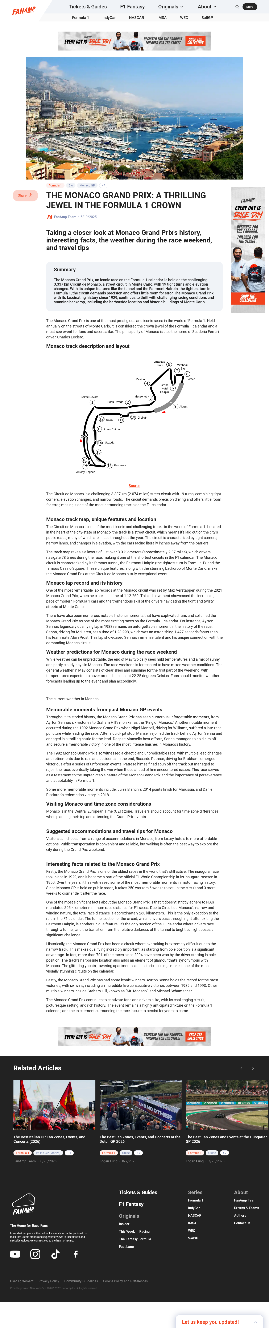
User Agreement (21, 1281)
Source (134, 485)
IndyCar (109, 17)
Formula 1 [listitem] (22, 1153)
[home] (24, 11)
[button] (171, 6)
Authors (240, 1216)
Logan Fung (108, 1161)
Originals (129, 1216)
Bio (71, 185)
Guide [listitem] (126, 1153)
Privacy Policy (48, 1281)
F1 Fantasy (132, 7)
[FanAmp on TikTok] (55, 1254)
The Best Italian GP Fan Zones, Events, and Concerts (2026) (49, 1139)
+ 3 (103, 185)
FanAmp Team (65, 217)
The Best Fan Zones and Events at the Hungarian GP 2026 (227, 1139)
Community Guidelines (81, 1281)
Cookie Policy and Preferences (125, 1281)
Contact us (242, 1223)
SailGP (207, 17)
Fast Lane (126, 1247)
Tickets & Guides (88, 7)
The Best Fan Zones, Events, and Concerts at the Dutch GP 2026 (140, 1139)
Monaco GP (87, 185)
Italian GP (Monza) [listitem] (48, 1153)
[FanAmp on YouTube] (15, 1254)
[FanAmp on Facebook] (76, 1254)
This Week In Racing (134, 1232)
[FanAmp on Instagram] (35, 1254)
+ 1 (69, 1152)
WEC (184, 17)
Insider (124, 1224)
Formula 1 (80, 17)
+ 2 (138, 1152)
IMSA (162, 17)
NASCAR (136, 17)
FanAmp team (245, 1200)
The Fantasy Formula (135, 1239)
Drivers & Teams (246, 1208)
